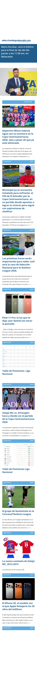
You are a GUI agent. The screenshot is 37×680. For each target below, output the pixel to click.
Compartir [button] (28, 102)
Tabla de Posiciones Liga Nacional (16, 470)
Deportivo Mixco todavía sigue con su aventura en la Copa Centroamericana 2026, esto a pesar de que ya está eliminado (18, 136)
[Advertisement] (18, 18)
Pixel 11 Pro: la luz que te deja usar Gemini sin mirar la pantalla (17, 320)
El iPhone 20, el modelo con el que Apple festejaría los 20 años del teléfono (18, 606)
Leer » (32, 162)
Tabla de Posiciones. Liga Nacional (16, 372)
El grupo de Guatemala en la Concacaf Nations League (18, 512)
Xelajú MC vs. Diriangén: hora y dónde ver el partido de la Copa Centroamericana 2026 (18, 417)
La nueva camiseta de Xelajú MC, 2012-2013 (18, 562)
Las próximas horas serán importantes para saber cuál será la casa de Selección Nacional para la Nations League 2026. (18, 264)
